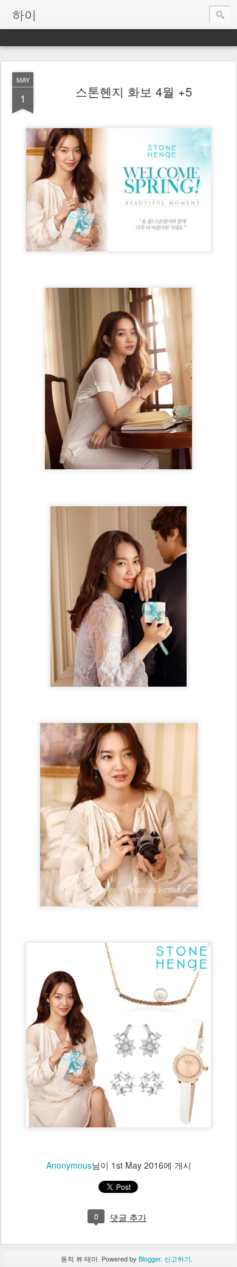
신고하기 (177, 1258)
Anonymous (69, 1165)
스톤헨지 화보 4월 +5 (133, 91)
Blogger (149, 1258)
